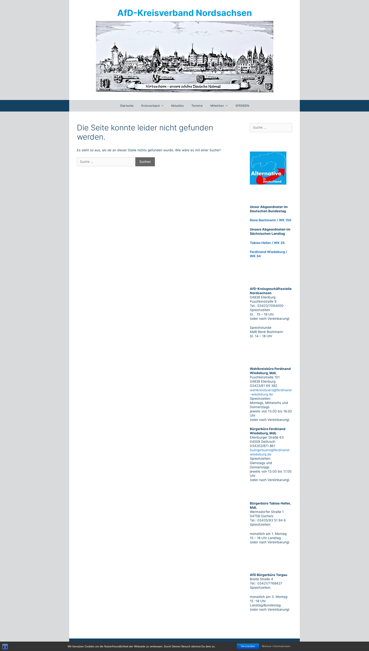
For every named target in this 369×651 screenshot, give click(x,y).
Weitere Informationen (276, 646)
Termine (197, 105)
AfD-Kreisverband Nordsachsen (184, 12)
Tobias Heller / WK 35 (267, 243)
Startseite (127, 105)
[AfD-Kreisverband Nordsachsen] (184, 56)
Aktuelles (177, 105)
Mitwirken (217, 105)
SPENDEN (242, 105)
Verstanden (248, 646)
